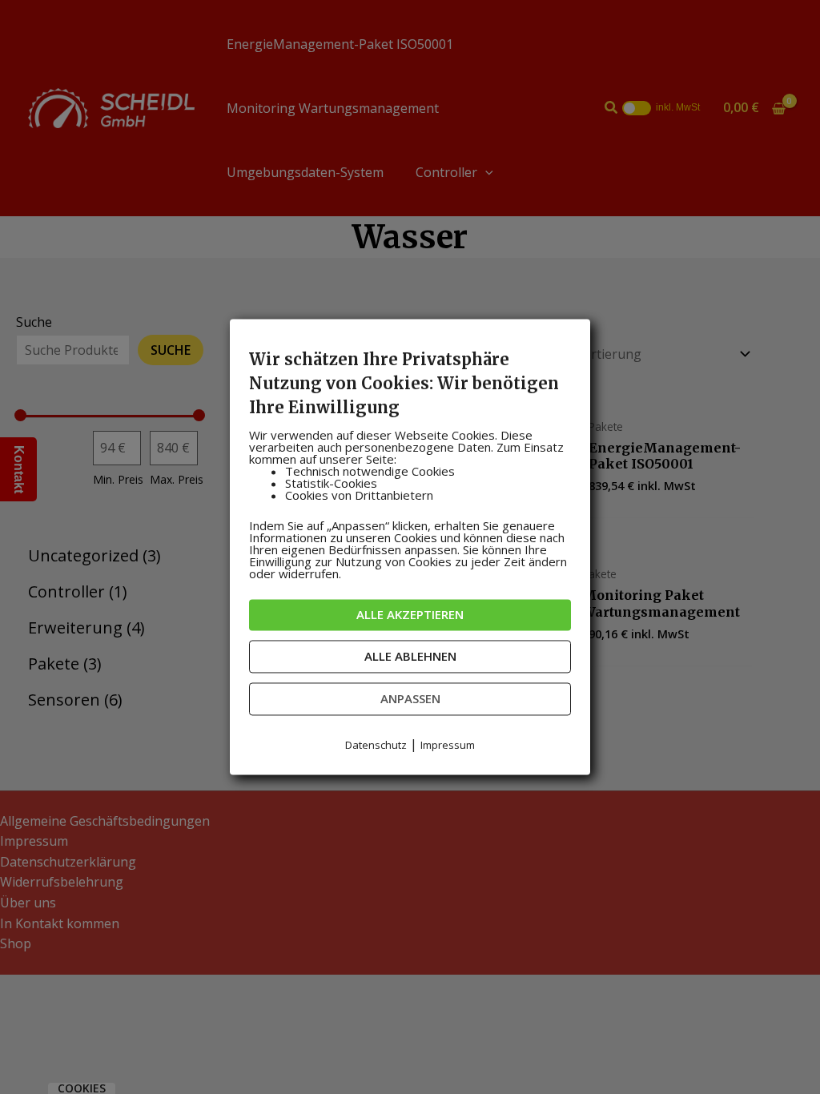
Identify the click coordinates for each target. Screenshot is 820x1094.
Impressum (447, 745)
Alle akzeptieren (410, 614)
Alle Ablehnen (410, 656)
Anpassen (410, 698)
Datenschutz (376, 745)
